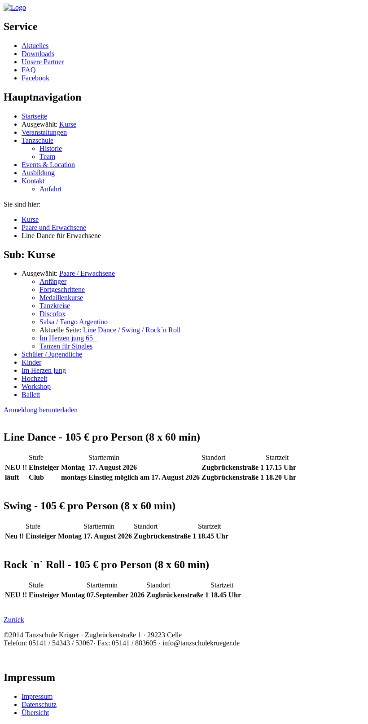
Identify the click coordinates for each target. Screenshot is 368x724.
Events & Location (48, 164)
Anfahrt (50, 189)
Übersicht (35, 712)
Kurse (67, 124)
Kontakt (33, 181)
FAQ (29, 70)
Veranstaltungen (44, 132)
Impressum (37, 696)
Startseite (34, 116)
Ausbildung (38, 173)
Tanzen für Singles (65, 346)
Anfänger (52, 281)
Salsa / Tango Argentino (73, 322)
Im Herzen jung (44, 370)
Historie (50, 148)
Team (47, 156)
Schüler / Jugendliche (52, 354)
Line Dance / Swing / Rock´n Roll (131, 330)
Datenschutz (39, 704)
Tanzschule (37, 140)
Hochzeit (34, 378)
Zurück (14, 619)
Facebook (35, 78)
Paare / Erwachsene (87, 273)
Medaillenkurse (61, 297)
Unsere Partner (43, 62)
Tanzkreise (54, 305)
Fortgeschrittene (62, 289)
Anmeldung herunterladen (41, 410)
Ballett (31, 394)
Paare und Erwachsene (54, 227)
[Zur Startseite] (15, 7)
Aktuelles (35, 45)
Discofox (52, 314)
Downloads (38, 53)
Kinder (31, 362)
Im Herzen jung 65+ (68, 338)
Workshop (36, 386)
